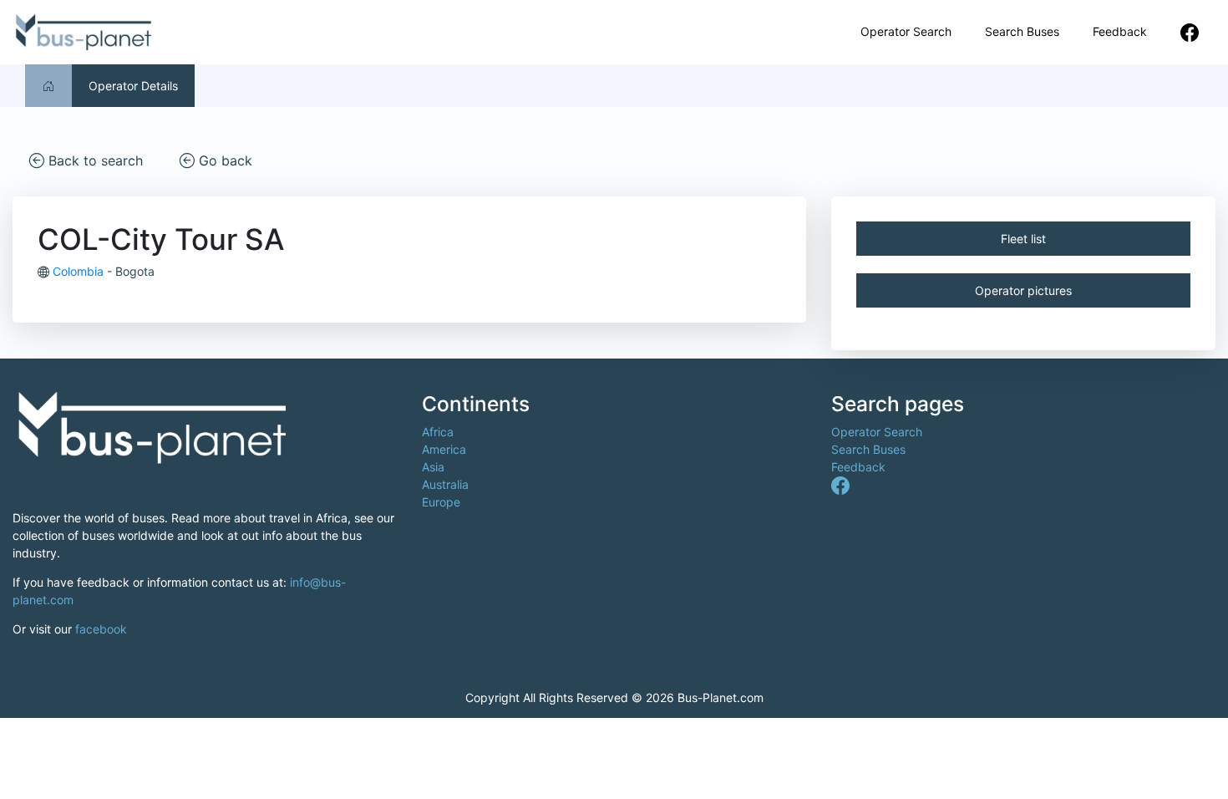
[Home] (48, 86)
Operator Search (905, 31)
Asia (433, 467)
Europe (441, 502)
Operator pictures (1023, 290)
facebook (101, 629)
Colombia (78, 271)
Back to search (93, 160)
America (444, 449)
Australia (445, 484)
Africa (438, 432)
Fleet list (1023, 239)
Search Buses (1022, 31)
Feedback (1120, 31)
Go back (223, 160)
